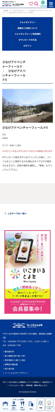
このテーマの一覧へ (17, 213)
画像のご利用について (27, 28)
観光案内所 (9, 351)
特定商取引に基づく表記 (15, 360)
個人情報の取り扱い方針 (15, 356)
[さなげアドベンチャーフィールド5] (27, 121)
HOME (6, 10)
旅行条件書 (9, 368)
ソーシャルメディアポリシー (17, 373)
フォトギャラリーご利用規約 (28, 33)
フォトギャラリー (18, 10)
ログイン (27, 45)
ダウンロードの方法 (28, 39)
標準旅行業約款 (11, 364)
